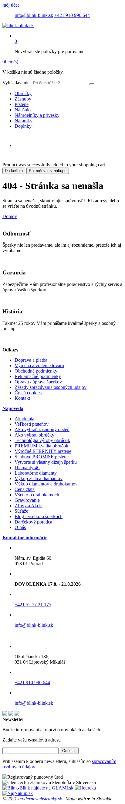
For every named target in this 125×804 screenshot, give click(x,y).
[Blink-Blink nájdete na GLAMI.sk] (37, 787)
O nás (20, 527)
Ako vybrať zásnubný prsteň (42, 429)
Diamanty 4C (27, 467)
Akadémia (24, 418)
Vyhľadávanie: (16, 82)
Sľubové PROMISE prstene (42, 456)
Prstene (22, 104)
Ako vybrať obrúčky (34, 434)
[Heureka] (85, 787)
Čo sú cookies (28, 392)
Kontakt (22, 398)
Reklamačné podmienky (38, 376)
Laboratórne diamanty (36, 473)
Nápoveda (12, 408)
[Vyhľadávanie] (91, 84)
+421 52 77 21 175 (33, 604)
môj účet (10, 5)
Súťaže (21, 511)
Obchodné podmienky (36, 370)
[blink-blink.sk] (18, 25)
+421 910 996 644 (72, 15)
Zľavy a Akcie (28, 505)
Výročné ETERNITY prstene (43, 451)
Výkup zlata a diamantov (38, 478)
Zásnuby (23, 98)
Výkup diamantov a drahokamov (46, 483)
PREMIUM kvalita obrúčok (41, 445)
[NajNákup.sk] (17, 793)
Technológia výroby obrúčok (42, 440)
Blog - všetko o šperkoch (38, 516)
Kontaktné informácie (24, 537)
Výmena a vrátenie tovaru (39, 365)
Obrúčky (23, 93)
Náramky (23, 120)
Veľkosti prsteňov (32, 424)
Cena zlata (25, 489)
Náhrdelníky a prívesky (37, 115)
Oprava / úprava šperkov (38, 381)
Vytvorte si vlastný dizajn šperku (46, 462)
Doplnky (23, 126)
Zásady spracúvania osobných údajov (50, 387)
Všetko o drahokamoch (37, 494)
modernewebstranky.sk (40, 798)
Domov (9, 216)
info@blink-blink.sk (34, 15)
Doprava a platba (31, 360)
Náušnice (23, 109)
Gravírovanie (27, 500)
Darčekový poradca (33, 521)
